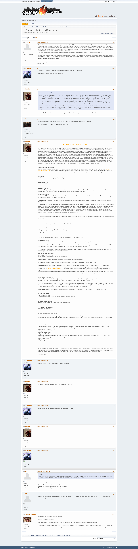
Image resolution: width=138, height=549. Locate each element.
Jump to (94, 538)
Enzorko (27, 42)
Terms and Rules (108, 547)
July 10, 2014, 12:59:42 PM (42, 141)
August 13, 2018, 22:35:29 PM (43, 493)
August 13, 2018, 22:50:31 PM (43, 514)
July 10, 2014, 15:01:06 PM (42, 360)
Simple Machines (32, 547)
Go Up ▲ (115, 547)
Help (103, 547)
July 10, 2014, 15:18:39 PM (42, 381)
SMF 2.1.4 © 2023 (24, 547)
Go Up (24, 532)
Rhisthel (27, 89)
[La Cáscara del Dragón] (24, 106)
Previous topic (105, 33)
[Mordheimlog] (24, 58)
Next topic (112, 33)
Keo (26, 471)
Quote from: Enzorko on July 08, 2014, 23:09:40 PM (51, 92)
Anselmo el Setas (30, 514)
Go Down (25, 37)
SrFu (26, 494)
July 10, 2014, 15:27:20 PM (42, 405)
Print (114, 37)
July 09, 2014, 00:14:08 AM (42, 119)
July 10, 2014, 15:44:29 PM (42, 426)
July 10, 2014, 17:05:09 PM (42, 450)
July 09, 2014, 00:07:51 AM (42, 89)
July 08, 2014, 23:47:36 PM (42, 68)
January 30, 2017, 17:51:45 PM (43, 471)
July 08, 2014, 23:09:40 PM (42, 42)
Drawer (27, 119)
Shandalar (28, 68)
